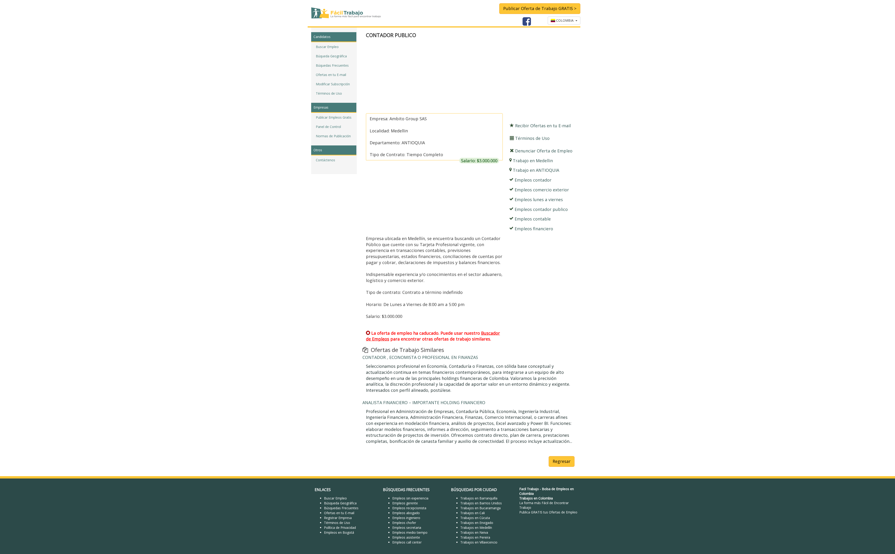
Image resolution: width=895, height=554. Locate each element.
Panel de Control (328, 126)
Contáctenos (325, 160)
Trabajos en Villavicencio (478, 542)
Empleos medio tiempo (409, 532)
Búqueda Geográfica (331, 56)
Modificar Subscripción (333, 84)
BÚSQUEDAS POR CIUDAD (474, 489)
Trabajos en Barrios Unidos (481, 503)
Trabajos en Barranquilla (478, 498)
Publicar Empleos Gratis (333, 117)
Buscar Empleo (327, 47)
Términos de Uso (329, 93)
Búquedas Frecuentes (332, 65)
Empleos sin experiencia (410, 498)
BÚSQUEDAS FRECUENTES (406, 489)
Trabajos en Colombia (536, 498)
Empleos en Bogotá (339, 532)
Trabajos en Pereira (475, 537)
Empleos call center (407, 542)
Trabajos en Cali (472, 513)
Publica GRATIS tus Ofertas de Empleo (548, 512)
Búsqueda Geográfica (340, 503)
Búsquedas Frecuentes (341, 508)
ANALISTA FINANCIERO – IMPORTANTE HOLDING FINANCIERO (423, 402)
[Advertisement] (470, 76)
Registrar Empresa (338, 518)
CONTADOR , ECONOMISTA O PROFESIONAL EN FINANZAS (420, 357)
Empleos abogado (406, 513)
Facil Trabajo (529, 489)
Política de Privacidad (340, 527)
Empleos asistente (406, 537)
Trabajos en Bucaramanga (480, 508)
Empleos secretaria (406, 527)
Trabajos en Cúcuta (475, 518)
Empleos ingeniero (406, 518)
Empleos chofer (404, 522)
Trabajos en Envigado (476, 522)
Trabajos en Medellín (476, 527)
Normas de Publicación (333, 136)
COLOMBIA (565, 20)
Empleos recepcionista (409, 508)
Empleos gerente (405, 503)
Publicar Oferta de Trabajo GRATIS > (539, 8)
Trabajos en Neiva (474, 532)
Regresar (562, 461)
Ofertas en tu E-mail (331, 74)
